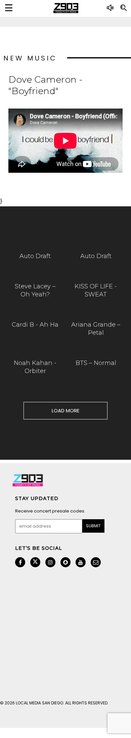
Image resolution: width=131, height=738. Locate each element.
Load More (65, 410)
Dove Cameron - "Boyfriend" (45, 85)
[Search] (123, 10)
